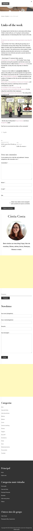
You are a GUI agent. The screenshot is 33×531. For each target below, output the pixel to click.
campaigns (14, 76)
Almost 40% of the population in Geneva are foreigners (15, 82)
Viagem (3, 431)
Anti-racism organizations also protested (11, 93)
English (5, 132)
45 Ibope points (23, 63)
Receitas (3, 495)
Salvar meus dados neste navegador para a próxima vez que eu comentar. (20, 202)
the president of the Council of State (10, 87)
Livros (2, 422)
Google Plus (4, 122)
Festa (2, 440)
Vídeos (2, 501)
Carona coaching (5, 425)
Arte (2, 407)
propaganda (9, 76)
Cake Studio (4, 516)
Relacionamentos (5, 447)
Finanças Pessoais (5, 492)
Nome (3, 182)
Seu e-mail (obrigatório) (7, 320)
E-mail (3, 189)
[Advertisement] (16, 271)
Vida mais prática (5, 498)
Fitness (3, 428)
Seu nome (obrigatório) (7, 313)
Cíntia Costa (16, 216)
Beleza (3, 419)
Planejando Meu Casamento (8, 519)
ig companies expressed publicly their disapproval (13, 89)
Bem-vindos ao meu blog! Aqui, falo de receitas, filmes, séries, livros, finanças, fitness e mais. (16, 246)
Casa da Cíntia (4, 410)
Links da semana (5, 413)
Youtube (3, 453)
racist (4, 76)
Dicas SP (3, 434)
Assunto (3, 326)
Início (2, 472)
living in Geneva (19, 120)
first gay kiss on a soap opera (8, 60)
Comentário (4, 163)
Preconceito (4, 450)
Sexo (2, 444)
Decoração (3, 486)
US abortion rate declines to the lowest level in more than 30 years (16, 41)
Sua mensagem (5, 332)
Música (3, 416)
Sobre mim (4, 475)
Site (2, 195)
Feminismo (4, 437)
